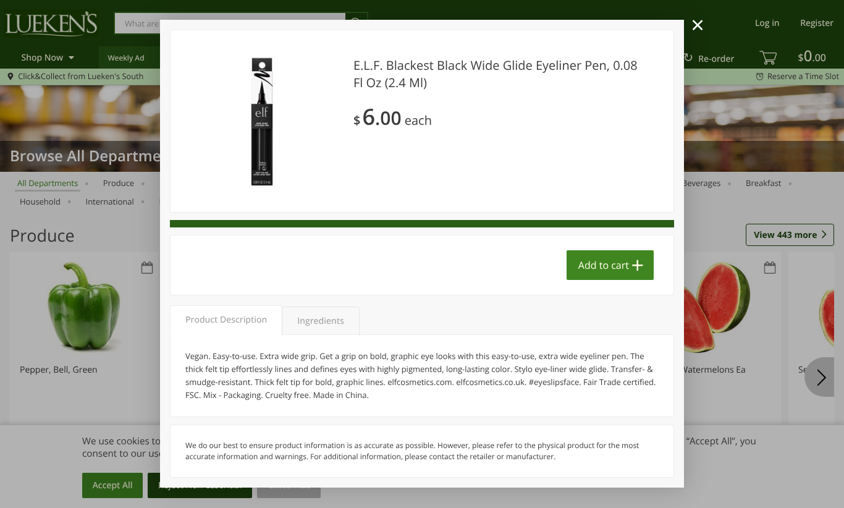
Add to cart (603, 265)
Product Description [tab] (226, 320)
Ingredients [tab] (320, 321)
